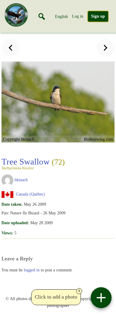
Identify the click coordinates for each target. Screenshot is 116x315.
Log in (77, 16)
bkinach (21, 179)
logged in (32, 270)
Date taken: (12, 204)
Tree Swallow (33, 163)
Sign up (98, 16)
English (61, 16)
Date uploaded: (15, 222)
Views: (7, 233)
